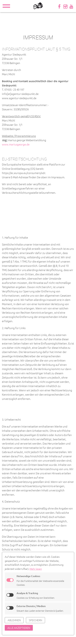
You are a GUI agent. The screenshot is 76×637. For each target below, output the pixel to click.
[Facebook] (59, 6)
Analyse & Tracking (27, 593)
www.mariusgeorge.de (16, 144)
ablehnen (14, 620)
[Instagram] (65, 6)
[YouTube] (71, 6)
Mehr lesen (36, 568)
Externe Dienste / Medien (31, 606)
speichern (35, 620)
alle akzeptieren (18, 628)
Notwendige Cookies (28, 576)
